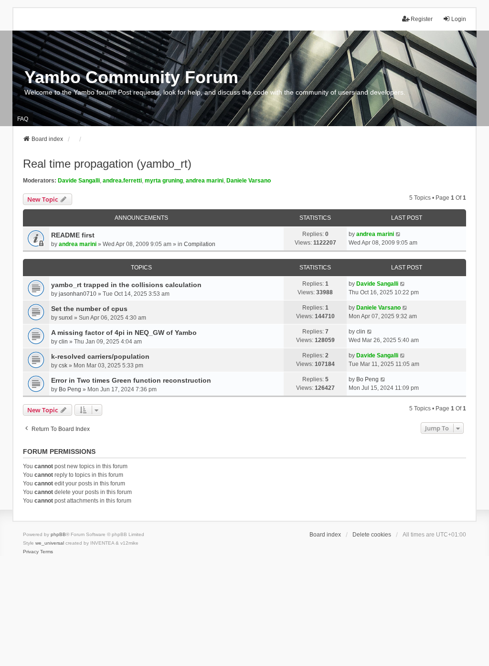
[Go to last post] (398, 234)
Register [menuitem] (422, 19)
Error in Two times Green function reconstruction (131, 380)
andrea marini (204, 180)
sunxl (66, 317)
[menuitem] (31, 552)
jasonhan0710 (77, 293)
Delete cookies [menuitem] (371, 534)
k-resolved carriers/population (100, 356)
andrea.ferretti (122, 180)
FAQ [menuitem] (22, 119)
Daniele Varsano (248, 180)
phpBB (58, 534)
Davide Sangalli (79, 180)
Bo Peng (70, 389)
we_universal (49, 543)
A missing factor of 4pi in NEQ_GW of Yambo (124, 332)
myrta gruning (164, 180)
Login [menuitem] (458, 19)
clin (63, 341)
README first (73, 235)
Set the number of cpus (89, 308)
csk (63, 365)
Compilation (199, 244)
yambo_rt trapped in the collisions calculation (126, 285)
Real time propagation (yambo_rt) (107, 163)
